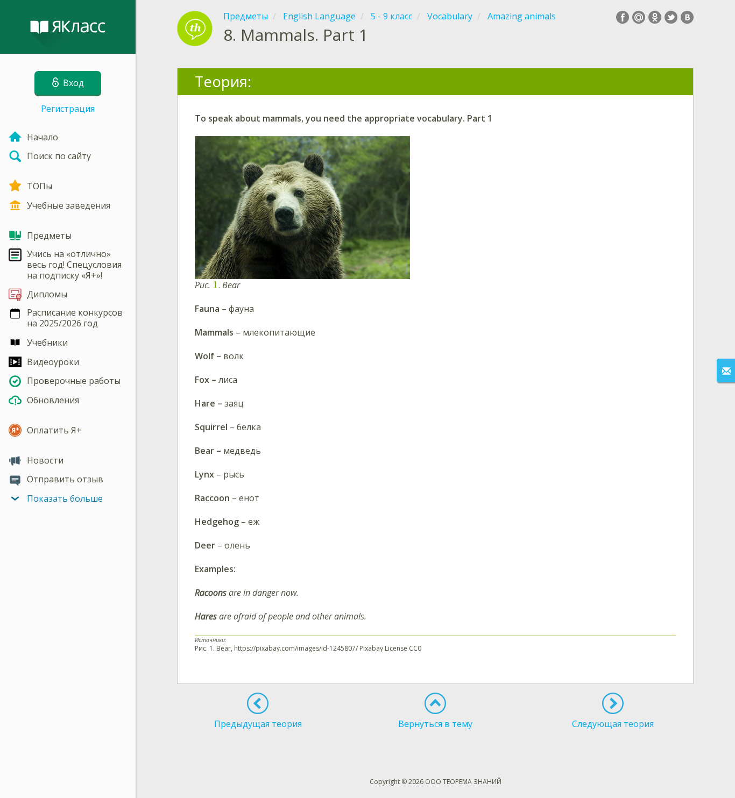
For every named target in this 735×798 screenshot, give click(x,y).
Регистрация (68, 108)
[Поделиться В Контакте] (687, 17)
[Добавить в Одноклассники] (654, 17)
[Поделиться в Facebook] (622, 17)
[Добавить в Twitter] (671, 17)
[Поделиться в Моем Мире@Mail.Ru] (638, 17)
